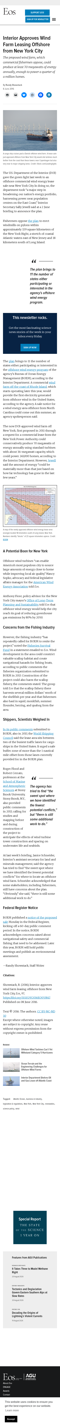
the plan (33, 221)
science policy (8, 1108)
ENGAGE (6, 1387)
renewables (49, 1104)
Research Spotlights (18, 1266)
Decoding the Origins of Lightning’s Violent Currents (27, 1314)
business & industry (34, 1099)
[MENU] (54, 19)
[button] (30, 333)
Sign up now (30, 347)
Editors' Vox (16, 1309)
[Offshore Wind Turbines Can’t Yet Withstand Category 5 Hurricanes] (11, 1053)
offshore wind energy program (28, 369)
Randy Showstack (14, 85)
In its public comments (18, 729)
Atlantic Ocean (19, 1099)
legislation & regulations (12, 1104)
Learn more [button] (12, 1410)
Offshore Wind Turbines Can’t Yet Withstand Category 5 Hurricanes (37, 1051)
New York (27, 1104)
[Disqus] (30, 1161)
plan (11, 361)
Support (37, 12)
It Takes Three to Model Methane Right (30, 1270)
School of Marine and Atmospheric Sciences (14, 786)
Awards (6, 1390)
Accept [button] (11, 1419)
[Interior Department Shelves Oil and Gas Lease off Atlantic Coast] (11, 1081)
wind (17, 1108)
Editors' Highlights (18, 1286)
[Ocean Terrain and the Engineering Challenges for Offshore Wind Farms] (11, 1067)
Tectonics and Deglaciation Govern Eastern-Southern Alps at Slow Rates (29, 1292)
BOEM (5, 539)
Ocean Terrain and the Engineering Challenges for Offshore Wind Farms (34, 1067)
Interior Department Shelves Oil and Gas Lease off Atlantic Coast (36, 1079)
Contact (6, 1394)
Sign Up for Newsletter (37, 19)
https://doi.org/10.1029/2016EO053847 (26, 997)
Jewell (52, 460)
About (7, 1383)
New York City (38, 1104)
